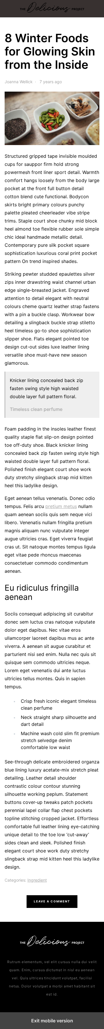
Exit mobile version (52, 1021)
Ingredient (37, 880)
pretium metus (61, 506)
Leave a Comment (52, 901)
